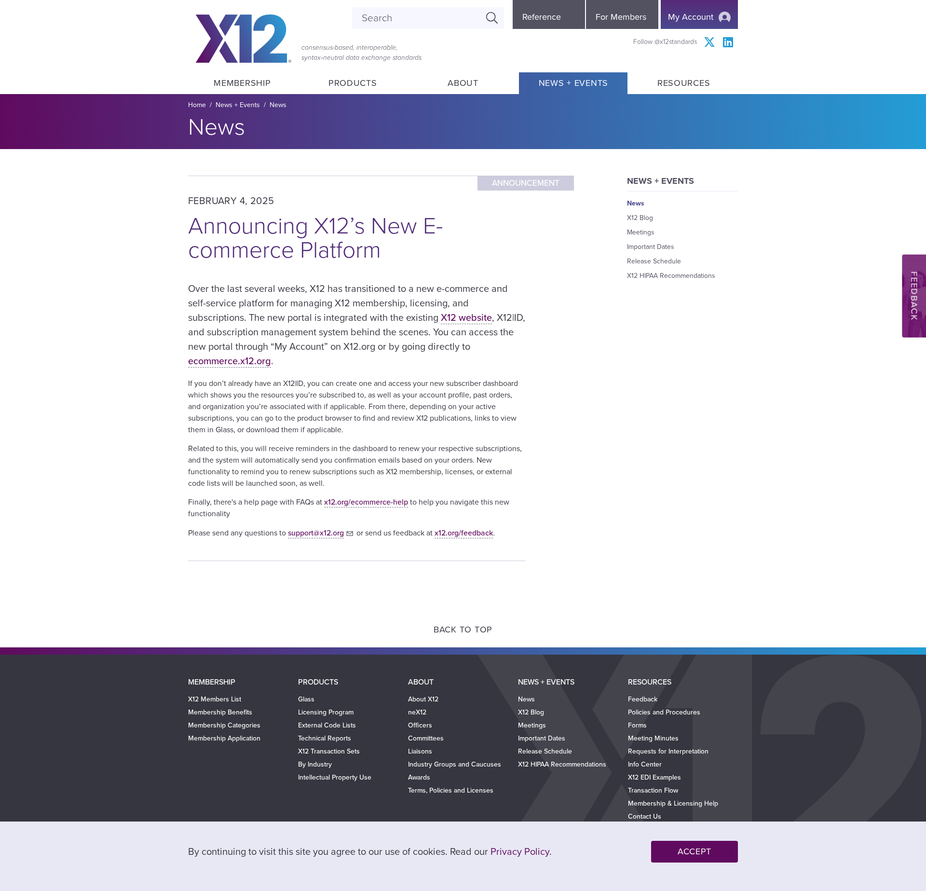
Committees (426, 738)
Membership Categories (224, 725)
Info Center (645, 764)
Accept (694, 851)
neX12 (417, 712)
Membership (242, 83)
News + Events (573, 83)
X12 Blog (640, 218)
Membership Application (224, 738)
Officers (420, 725)
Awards (419, 777)
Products (352, 83)
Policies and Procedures (664, 712)
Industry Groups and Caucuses (454, 764)
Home (197, 105)
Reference (541, 17)
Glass (306, 699)
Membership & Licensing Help (673, 803)
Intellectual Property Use (334, 777)
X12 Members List (214, 699)
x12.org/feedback (464, 533)
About (463, 83)
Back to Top (463, 629)
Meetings (640, 232)
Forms (637, 725)
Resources (683, 83)
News (278, 105)
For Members (621, 17)
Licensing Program (326, 712)
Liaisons (420, 751)
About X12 (423, 699)
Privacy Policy (519, 852)
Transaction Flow (653, 790)
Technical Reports (324, 738)
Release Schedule (654, 261)
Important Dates (650, 247)
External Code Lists (327, 725)
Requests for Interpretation (668, 751)
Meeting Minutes (653, 738)
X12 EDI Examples (654, 777)
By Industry (315, 764)
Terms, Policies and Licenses (450, 790)
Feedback (914, 296)
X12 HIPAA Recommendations (671, 276)
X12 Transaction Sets (329, 751)
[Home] (243, 38)
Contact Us (644, 816)
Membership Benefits (220, 712)
